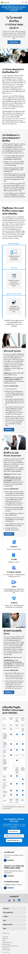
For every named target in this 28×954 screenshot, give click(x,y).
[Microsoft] (5, 2)
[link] (9, 900)
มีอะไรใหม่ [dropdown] (6, 908)
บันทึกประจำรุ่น (5, 938)
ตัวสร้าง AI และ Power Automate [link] (13, 836)
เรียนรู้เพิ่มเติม (10, 802)
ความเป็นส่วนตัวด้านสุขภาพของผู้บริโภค (10, 945)
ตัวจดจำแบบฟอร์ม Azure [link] (13, 840)
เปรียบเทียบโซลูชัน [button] (13, 42)
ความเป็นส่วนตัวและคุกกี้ (7, 942)
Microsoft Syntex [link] (13, 831)
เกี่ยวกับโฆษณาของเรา (6, 949)
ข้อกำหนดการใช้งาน (6, 944)
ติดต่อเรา (4, 940)
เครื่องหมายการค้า (5, 947)
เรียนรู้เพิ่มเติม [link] (8, 429)
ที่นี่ (5, 806)
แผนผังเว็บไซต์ (5, 936)
